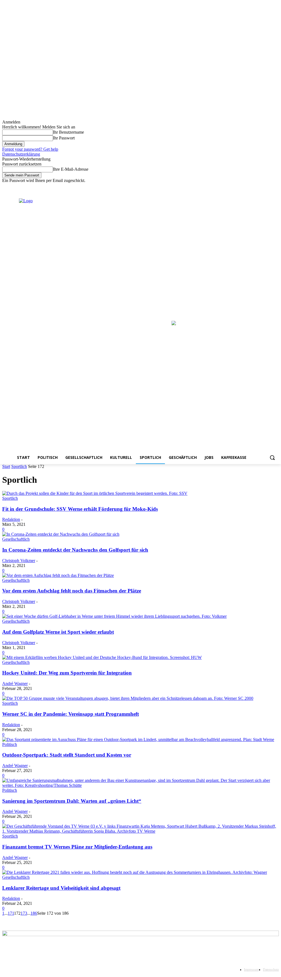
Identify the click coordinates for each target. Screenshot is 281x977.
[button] (272, 457)
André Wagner (15, 683)
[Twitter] (260, 187)
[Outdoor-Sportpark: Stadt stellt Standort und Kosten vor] (138, 739)
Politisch (9, 744)
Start (6, 466)
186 (33, 913)
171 (11, 913)
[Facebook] (245, 187)
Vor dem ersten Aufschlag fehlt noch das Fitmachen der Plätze (71, 591)
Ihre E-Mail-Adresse (70, 169)
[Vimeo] (268, 187)
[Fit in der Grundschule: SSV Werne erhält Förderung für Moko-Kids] (94, 493)
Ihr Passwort (64, 138)
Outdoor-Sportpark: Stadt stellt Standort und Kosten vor (66, 755)
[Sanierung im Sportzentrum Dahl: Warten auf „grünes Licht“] (140, 785)
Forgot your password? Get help (30, 149)
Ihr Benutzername (68, 132)
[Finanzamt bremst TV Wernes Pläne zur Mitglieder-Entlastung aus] (140, 831)
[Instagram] (253, 187)
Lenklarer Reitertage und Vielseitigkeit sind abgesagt (61, 888)
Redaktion (11, 519)
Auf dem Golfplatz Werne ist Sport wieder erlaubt (58, 632)
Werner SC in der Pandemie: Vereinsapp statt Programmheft (70, 714)
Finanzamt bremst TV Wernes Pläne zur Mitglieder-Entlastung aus (77, 847)
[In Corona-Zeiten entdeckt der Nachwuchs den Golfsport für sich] (60, 534)
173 (24, 913)
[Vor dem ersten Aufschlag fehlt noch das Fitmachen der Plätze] (58, 575)
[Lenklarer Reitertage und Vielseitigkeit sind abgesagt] (134, 872)
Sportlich (19, 466)
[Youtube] (275, 187)
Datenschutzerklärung (21, 154)
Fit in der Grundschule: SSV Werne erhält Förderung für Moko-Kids (80, 509)
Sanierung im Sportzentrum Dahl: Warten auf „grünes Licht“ (71, 801)
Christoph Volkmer (18, 560)
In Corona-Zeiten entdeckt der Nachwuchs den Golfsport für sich (75, 550)
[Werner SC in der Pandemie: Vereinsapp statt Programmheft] (127, 698)
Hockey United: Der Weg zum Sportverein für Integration (67, 673)
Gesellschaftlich (16, 539)
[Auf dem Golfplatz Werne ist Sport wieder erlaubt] (114, 616)
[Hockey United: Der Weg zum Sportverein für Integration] (102, 657)
